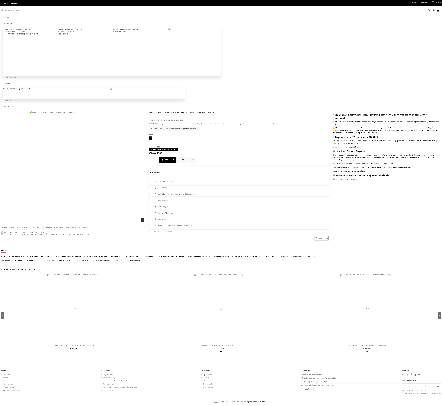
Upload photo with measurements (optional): (177, 194)
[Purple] (367, 351)
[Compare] (77, 343)
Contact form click (308, 389)
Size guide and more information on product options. (174, 129)
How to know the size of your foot (116, 381)
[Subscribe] (438, 386)
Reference (153, 147)
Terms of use (8, 384)
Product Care (108, 390)
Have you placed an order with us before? (175, 225)
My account (207, 375)
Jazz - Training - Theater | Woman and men (21, 34)
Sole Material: (163, 219)
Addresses (207, 381)
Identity (206, 378)
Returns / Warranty (110, 384)
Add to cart (169, 160)
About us (6, 375)
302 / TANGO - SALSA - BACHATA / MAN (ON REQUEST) (74, 346)
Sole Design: (163, 207)
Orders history (208, 384)
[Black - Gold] (221, 351)
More (3, 250)
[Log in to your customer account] (433, 10)
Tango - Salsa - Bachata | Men (70, 29)
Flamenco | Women (66, 32)
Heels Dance (63, 34)
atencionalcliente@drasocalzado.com (319, 385)
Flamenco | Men (119, 32)
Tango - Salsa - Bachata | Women (17, 29)
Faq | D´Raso (108, 375)
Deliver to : (10, 3)
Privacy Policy (8, 387)
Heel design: (163, 200)
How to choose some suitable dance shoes (120, 387)
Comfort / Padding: (166, 213)
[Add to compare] (192, 160)
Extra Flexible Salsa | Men (14, 32)
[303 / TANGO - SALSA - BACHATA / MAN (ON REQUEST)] (23, 232)
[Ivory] (74, 351)
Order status (208, 387)
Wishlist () (437, 2)
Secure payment (9, 381)
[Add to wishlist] (182, 160)
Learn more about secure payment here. (349, 171)
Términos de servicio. (11, 390)
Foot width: (162, 188)
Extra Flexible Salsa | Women (125, 29)
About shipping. (109, 378)
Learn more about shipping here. (346, 147)
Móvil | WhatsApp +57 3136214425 (317, 382)
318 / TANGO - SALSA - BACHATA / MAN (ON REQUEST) (367, 346)
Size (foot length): (165, 181)
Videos (5, 378)
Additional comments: (163, 232)
